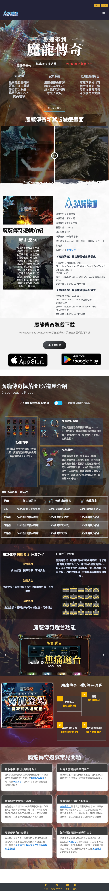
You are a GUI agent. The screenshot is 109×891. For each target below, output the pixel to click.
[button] (104, 13)
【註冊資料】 (94, 700)
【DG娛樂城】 (69, 705)
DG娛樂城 (71, 250)
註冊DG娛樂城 (37, 778)
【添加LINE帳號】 (69, 732)
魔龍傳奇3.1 (65, 806)
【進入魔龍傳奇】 (94, 732)
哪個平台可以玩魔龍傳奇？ (21, 769)
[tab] (26, 768)
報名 (104, 5)
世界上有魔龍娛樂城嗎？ (74, 769)
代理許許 (17, 782)
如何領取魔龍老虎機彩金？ (76, 832)
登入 (97, 5)
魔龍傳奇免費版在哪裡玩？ (21, 801)
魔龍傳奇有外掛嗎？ (17, 832)
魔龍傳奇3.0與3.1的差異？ (75, 801)
